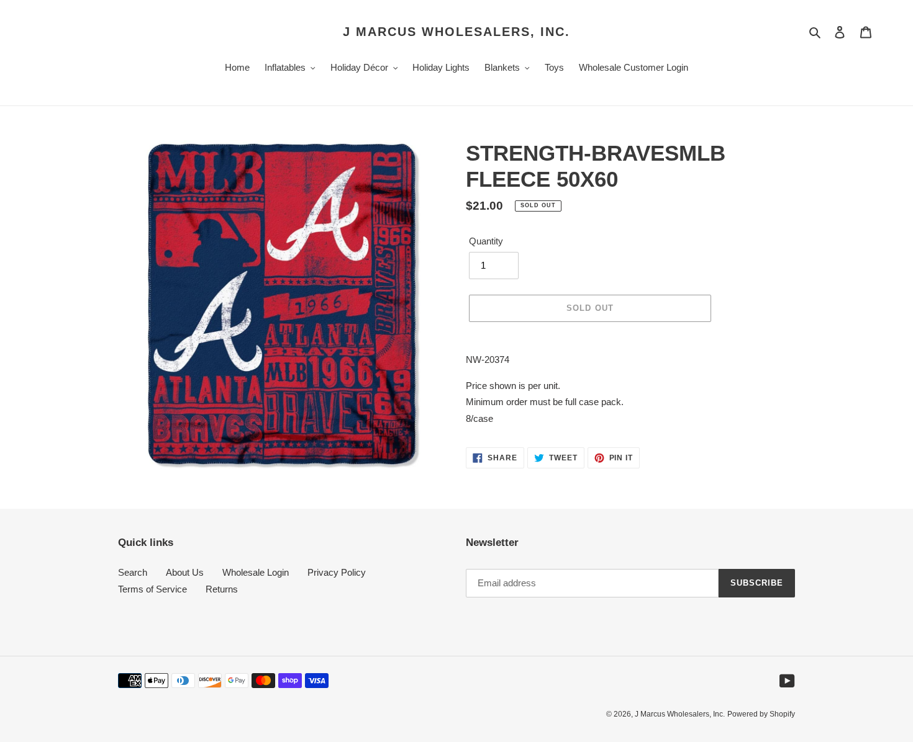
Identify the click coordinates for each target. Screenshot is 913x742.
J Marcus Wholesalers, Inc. (456, 31)
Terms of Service (152, 589)
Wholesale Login (255, 572)
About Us (185, 572)
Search (132, 572)
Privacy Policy (336, 572)
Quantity (486, 241)
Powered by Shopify (761, 714)
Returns (222, 589)
